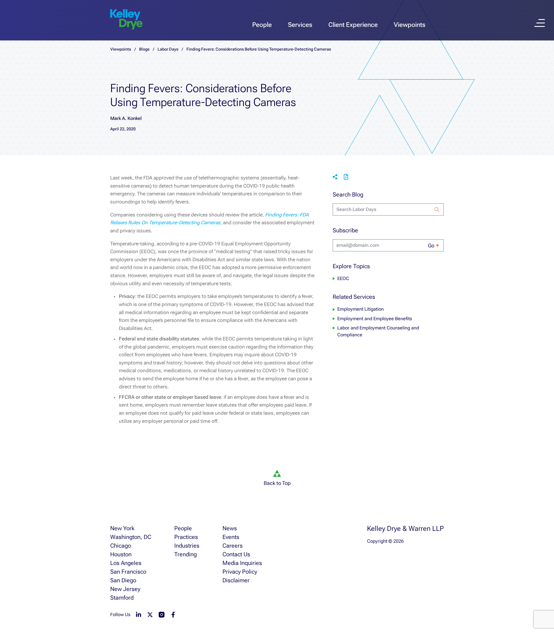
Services (300, 24)
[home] (126, 19)
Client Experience (353, 24)
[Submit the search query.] (436, 209)
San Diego (123, 580)
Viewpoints (409, 24)
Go (431, 245)
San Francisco (128, 571)
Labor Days (168, 49)
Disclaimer (236, 580)
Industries (186, 545)
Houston (121, 554)
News (229, 528)
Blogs (144, 49)
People (262, 24)
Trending (185, 554)
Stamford (122, 597)
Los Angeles (125, 562)
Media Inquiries (242, 562)
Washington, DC (130, 536)
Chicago (120, 545)
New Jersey (125, 588)
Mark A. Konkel (126, 118)
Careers (232, 545)
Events (230, 536)
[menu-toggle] (539, 23)
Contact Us (236, 554)
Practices (186, 536)
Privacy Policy (239, 571)
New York (122, 528)
